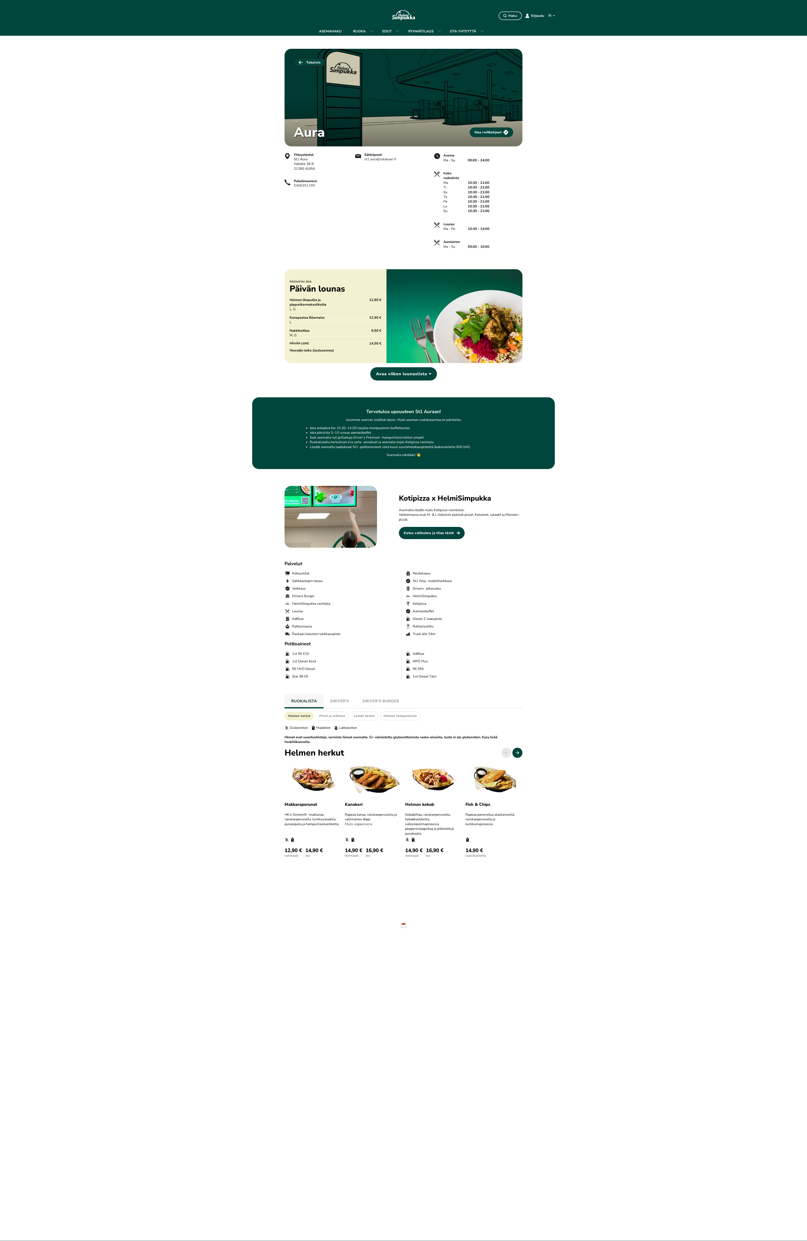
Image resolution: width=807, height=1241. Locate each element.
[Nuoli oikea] (517, 753)
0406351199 (304, 185)
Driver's (339, 701)
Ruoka (359, 31)
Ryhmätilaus (421, 31)
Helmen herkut (299, 716)
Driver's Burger (381, 701)
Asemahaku (330, 31)
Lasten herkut (364, 716)
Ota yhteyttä (463, 31)
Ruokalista (304, 701)
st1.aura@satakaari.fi (380, 159)
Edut (387, 31)
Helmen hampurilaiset (400, 716)
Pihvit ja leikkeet (332, 716)
